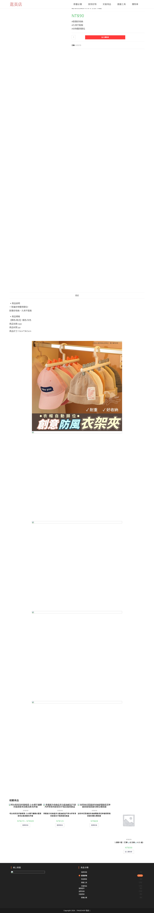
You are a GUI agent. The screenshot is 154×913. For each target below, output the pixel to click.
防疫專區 (84, 879)
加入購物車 (105, 37)
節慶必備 (84, 897)
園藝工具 (84, 882)
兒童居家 (82, 894)
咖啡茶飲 (84, 872)
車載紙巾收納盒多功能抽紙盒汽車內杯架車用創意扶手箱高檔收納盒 (59, 814)
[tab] (77, 295)
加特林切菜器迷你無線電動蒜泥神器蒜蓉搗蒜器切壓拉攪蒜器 (94, 814)
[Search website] (143, 4)
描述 (77, 295)
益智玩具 (82, 891)
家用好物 (78, 45)
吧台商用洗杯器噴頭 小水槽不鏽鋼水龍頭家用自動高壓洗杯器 (25, 814)
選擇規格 (25, 825)
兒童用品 (84, 886)
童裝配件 (82, 888)
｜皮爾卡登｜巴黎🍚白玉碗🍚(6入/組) (128, 842)
